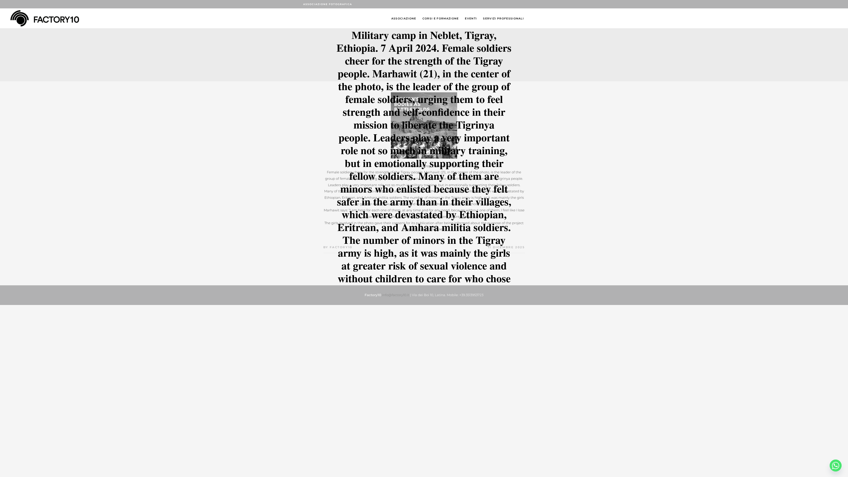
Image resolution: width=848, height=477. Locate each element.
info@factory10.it (395, 295)
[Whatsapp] (836, 465)
